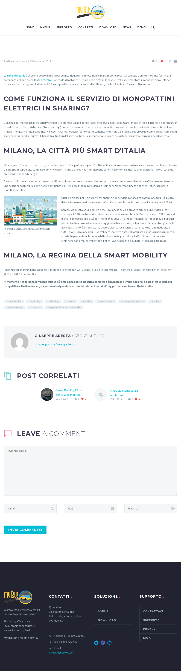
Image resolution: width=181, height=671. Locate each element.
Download (107, 27)
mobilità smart (106, 301)
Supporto (64, 27)
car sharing (35, 301)
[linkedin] (109, 644)
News (127, 27)
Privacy (149, 629)
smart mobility (15, 307)
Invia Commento (25, 530)
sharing (155, 301)
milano (70, 301)
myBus (45, 27)
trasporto (35, 307)
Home (30, 27)
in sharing (53, 301)
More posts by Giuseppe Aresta (56, 344)
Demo (141, 27)
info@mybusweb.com (62, 652)
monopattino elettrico (133, 301)
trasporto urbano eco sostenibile (64, 307)
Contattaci (153, 611)
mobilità (87, 301)
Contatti (85, 27)
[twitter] (96, 644)
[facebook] (103, 644)
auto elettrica (14, 301)
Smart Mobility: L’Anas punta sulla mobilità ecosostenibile (69, 394)
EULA (147, 637)
